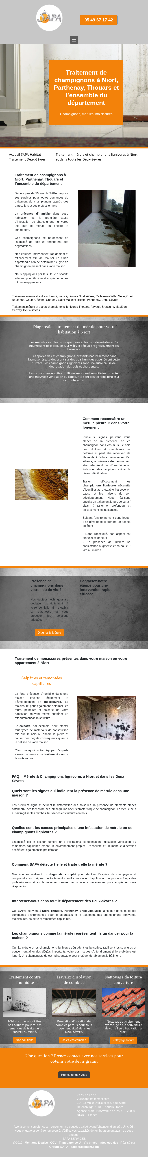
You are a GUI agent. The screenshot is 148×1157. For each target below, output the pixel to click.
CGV (53, 1142)
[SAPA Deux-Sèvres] (49, 18)
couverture (134, 1025)
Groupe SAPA (58, 1146)
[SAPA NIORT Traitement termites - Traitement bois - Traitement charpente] (41, 1103)
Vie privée (90, 1142)
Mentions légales (36, 1142)
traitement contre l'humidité (27, 1030)
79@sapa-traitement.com (93, 1098)
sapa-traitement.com (85, 1146)
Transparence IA (70, 1142)
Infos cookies (109, 1142)
